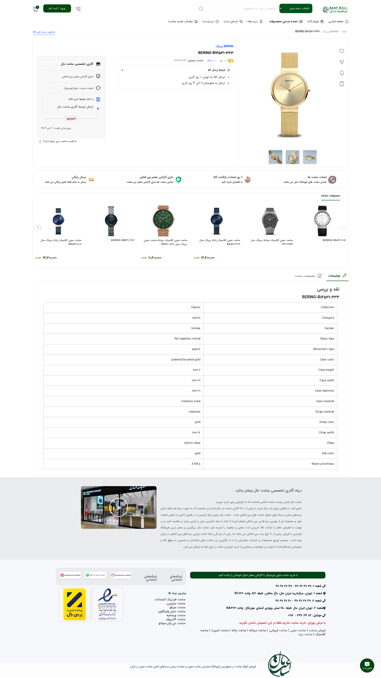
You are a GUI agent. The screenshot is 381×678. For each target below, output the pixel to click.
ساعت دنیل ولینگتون (171, 611)
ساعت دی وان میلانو (172, 623)
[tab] (337, 277)
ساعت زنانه (239, 630)
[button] (119, 507)
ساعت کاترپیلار (175, 619)
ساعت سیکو (177, 607)
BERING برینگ (331, 32)
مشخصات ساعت (305, 276)
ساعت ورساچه (175, 615)
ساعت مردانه (257, 630)
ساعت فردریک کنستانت (169, 599)
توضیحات (334, 275)
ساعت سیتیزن (176, 603)
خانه (344, 32)
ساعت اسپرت (220, 630)
